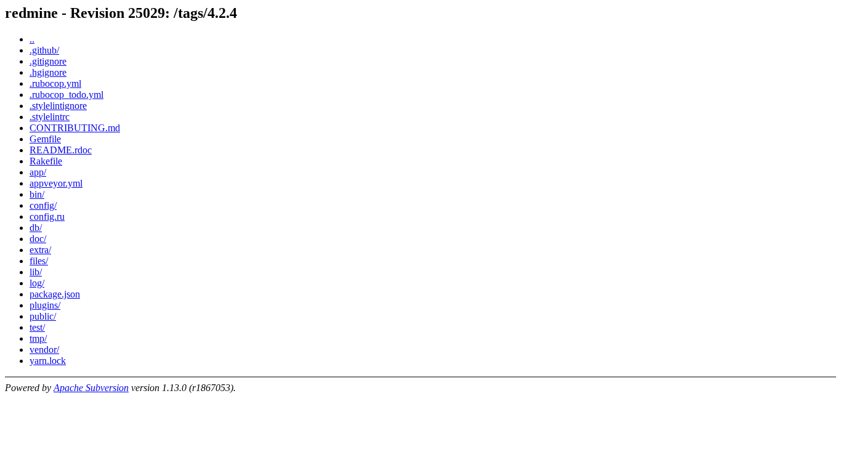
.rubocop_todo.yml (66, 94)
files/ (39, 261)
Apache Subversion (91, 387)
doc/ (38, 238)
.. (32, 39)
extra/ (40, 250)
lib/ (36, 272)
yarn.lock (48, 360)
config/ (43, 205)
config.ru (47, 216)
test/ (37, 327)
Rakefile (46, 161)
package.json (55, 294)
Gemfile (45, 139)
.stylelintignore (58, 105)
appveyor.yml (56, 183)
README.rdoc (61, 150)
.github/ (44, 50)
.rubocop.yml (55, 83)
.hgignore (48, 72)
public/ (43, 316)
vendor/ (44, 349)
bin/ (37, 194)
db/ (36, 227)
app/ (38, 172)
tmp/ (38, 338)
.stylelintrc (50, 116)
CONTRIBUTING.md (75, 128)
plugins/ (45, 305)
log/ (37, 283)
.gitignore (48, 61)
